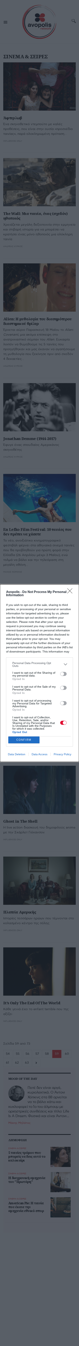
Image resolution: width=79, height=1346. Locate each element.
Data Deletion (16, 754)
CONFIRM (23, 739)
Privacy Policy (62, 754)
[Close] (71, 592)
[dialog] (39, 673)
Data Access (39, 754)
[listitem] (39, 664)
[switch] (63, 674)
